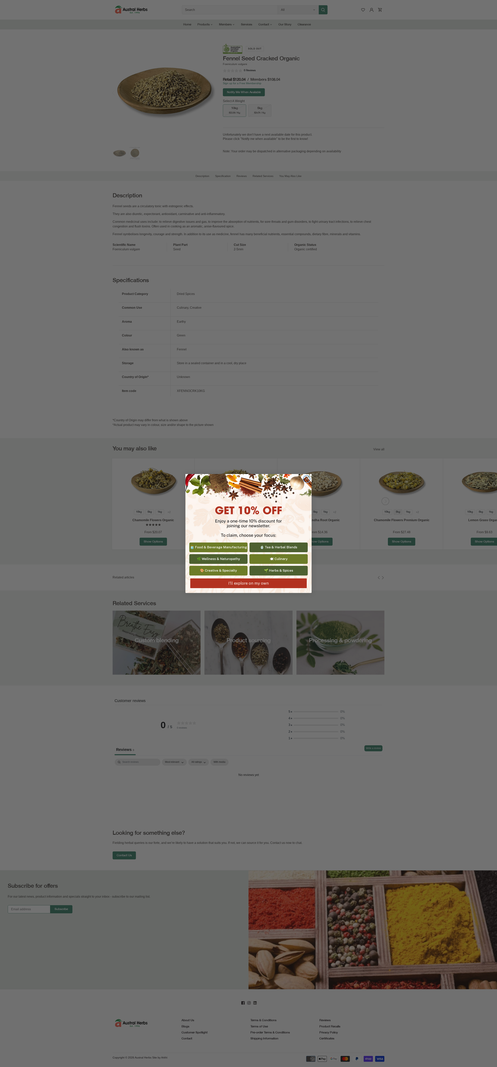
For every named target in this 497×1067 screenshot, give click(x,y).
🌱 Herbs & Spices (278, 570)
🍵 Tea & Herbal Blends (278, 547)
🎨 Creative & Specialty (218, 570)
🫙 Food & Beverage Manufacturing (218, 547)
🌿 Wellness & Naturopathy (218, 559)
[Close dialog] (306, 479)
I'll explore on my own (248, 583)
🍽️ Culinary (279, 559)
